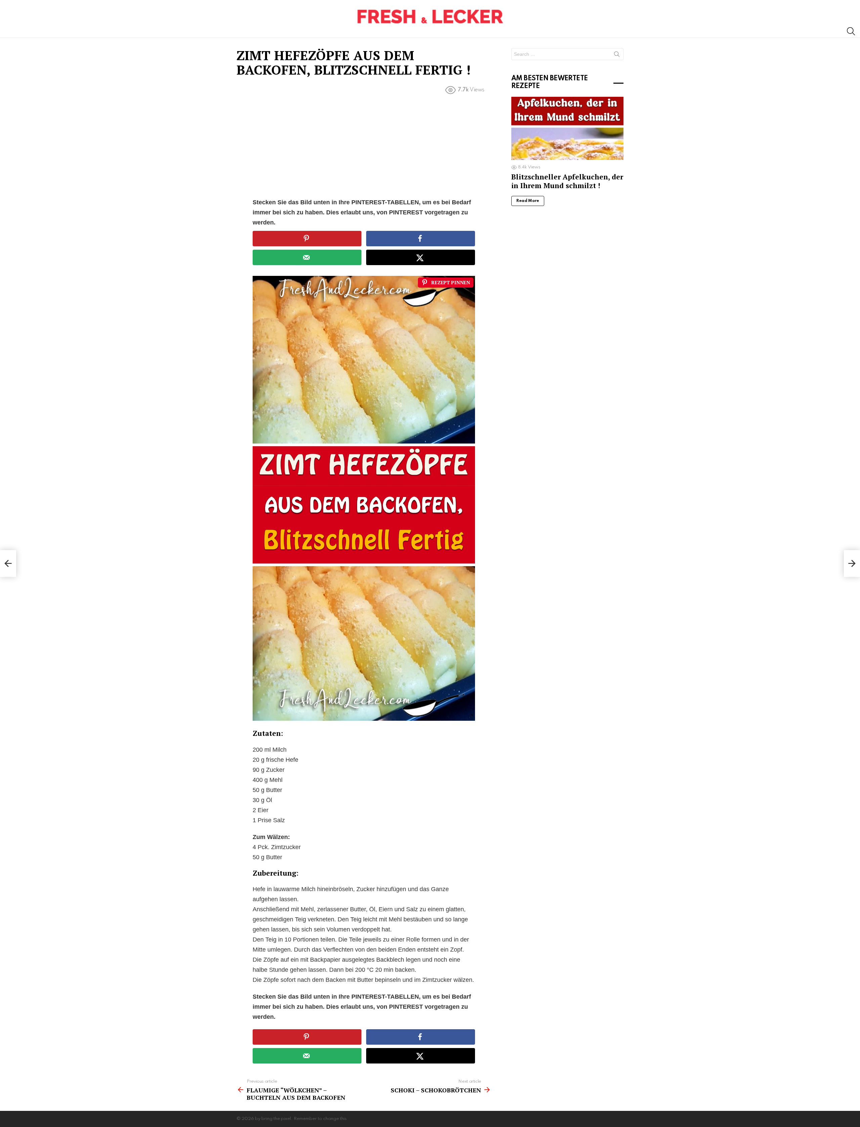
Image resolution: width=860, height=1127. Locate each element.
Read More (527, 201)
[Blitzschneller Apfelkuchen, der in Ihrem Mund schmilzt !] (567, 128)
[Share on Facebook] (420, 238)
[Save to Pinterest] (307, 238)
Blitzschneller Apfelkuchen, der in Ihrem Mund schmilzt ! (567, 181)
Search (617, 55)
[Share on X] (420, 257)
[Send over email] (307, 257)
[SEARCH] (851, 31)
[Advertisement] (364, 147)
